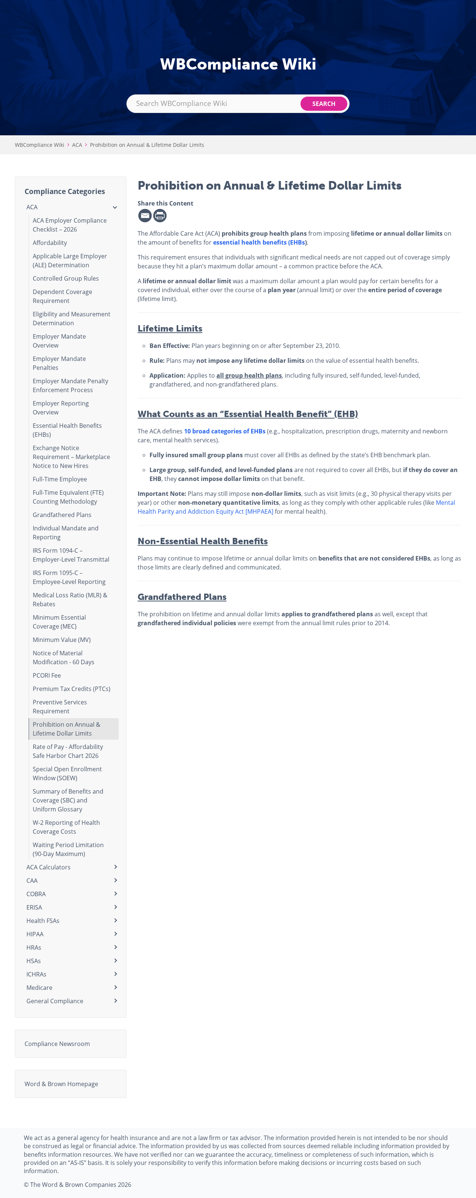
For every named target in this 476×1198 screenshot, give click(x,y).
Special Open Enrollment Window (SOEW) (67, 773)
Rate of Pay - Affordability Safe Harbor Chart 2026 (68, 751)
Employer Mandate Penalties (59, 363)
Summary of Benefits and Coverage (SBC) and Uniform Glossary (68, 800)
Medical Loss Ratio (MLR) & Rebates (70, 599)
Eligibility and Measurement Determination (71, 318)
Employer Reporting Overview (61, 407)
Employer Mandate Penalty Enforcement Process (70, 385)
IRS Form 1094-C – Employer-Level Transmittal (71, 554)
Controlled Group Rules (66, 278)
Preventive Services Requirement (60, 706)
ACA (77, 144)
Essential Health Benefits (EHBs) (67, 430)
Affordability (50, 242)
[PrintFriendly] (160, 215)
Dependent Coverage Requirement (62, 296)
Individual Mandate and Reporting (66, 532)
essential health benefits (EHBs (259, 242)
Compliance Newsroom (57, 1043)
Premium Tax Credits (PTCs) (71, 688)
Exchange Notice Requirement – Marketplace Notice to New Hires (71, 456)
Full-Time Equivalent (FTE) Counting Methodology (68, 496)
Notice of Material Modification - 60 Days (63, 657)
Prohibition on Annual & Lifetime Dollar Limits (147, 144)
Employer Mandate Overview (59, 340)
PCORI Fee (47, 675)
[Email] (145, 215)
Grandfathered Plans (62, 515)
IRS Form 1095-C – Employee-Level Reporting (69, 577)
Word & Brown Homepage (61, 1084)
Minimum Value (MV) (62, 639)
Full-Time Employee (60, 479)
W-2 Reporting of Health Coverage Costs (66, 826)
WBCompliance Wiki (39, 144)
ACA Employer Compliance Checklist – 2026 (70, 224)
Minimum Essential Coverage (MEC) (59, 621)
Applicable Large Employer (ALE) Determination (70, 260)
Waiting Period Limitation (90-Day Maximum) (68, 849)
